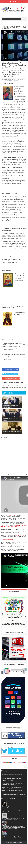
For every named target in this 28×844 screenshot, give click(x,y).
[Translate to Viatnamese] (16, 764)
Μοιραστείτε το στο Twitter (11, 373)
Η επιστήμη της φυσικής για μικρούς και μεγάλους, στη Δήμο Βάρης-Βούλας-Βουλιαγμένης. (12, 836)
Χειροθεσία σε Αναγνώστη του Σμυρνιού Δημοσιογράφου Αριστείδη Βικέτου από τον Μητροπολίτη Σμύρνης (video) (13, 827)
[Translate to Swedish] (13, 764)
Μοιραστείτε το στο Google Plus (12, 378)
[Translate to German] (4, 762)
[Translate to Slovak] (11, 764)
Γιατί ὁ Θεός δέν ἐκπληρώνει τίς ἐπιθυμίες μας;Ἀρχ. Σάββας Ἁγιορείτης (13, 819)
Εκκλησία (22, 79)
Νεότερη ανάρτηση (5, 474)
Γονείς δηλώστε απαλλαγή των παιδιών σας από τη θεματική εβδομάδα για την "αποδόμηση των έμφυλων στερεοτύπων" (12, 789)
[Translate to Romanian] (24, 762)
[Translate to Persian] (19, 762)
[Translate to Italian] (16, 762)
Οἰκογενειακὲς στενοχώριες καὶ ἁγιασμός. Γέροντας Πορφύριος (13, 807)
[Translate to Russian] (25, 762)
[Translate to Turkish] (5, 762)
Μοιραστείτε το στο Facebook (12, 369)
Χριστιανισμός (15, 80)
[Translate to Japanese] (18, 762)
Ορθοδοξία (10, 80)
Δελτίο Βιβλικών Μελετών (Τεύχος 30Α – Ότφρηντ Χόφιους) (12, 810)
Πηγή (3, 365)
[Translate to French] (2, 762)
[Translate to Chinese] (8, 762)
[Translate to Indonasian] (14, 762)
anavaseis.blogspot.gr (8, 359)
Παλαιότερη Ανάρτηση (22, 474)
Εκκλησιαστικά (5, 80)
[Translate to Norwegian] (21, 762)
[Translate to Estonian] (10, 762)
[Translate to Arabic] (7, 762)
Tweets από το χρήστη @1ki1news (9, 747)
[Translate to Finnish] (11, 762)
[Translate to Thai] (14, 764)
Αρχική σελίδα (13, 474)
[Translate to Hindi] (13, 762)
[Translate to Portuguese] (22, 762)
